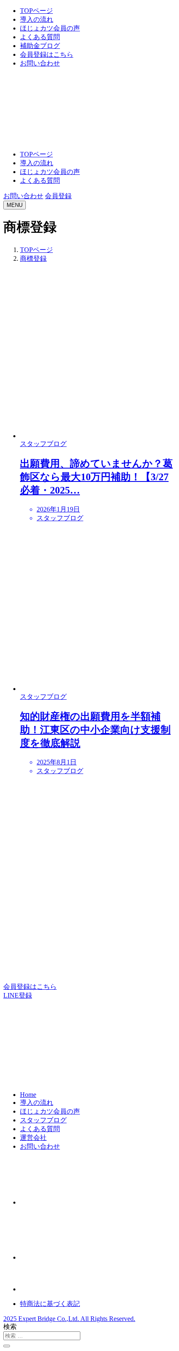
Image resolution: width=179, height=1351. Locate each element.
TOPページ (36, 10)
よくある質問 (40, 36)
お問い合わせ (40, 63)
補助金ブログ (40, 45)
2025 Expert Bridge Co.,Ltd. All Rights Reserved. (69, 1318)
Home (28, 1094)
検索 (10, 1326)
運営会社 (33, 1137)
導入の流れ (36, 19)
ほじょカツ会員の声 (50, 28)
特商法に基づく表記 (50, 1303)
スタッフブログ (43, 1120)
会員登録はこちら (46, 54)
